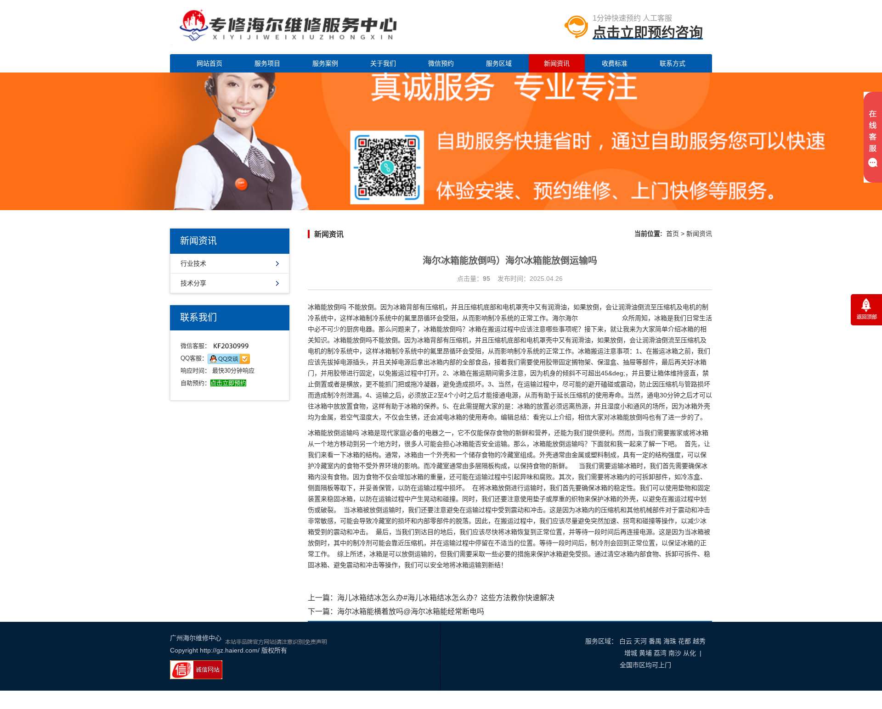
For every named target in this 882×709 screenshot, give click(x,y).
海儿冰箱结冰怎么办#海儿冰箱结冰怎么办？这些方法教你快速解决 (445, 598)
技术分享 (193, 283)
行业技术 (193, 263)
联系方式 (672, 63)
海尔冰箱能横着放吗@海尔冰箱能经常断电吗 (410, 611)
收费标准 (615, 63)
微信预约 (441, 63)
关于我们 (383, 63)
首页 (672, 233)
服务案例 (325, 63)
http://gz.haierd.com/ (230, 650)
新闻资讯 (557, 63)
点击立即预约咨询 (648, 32)
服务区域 (499, 63)
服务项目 (267, 63)
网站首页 (209, 63)
